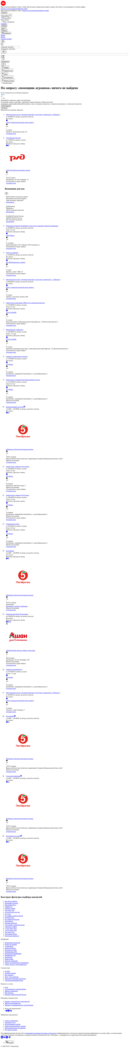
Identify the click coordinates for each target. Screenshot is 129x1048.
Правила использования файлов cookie (35, 10)
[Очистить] (3, 51)
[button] (3, 35)
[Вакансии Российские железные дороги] (66, 158)
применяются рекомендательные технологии (40, 1033)
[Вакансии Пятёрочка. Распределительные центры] (66, 431)
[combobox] (10, 47)
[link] (4, 30)
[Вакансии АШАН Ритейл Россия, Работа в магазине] (66, 637)
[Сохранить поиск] (3, 57)
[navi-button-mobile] (3, 41)
